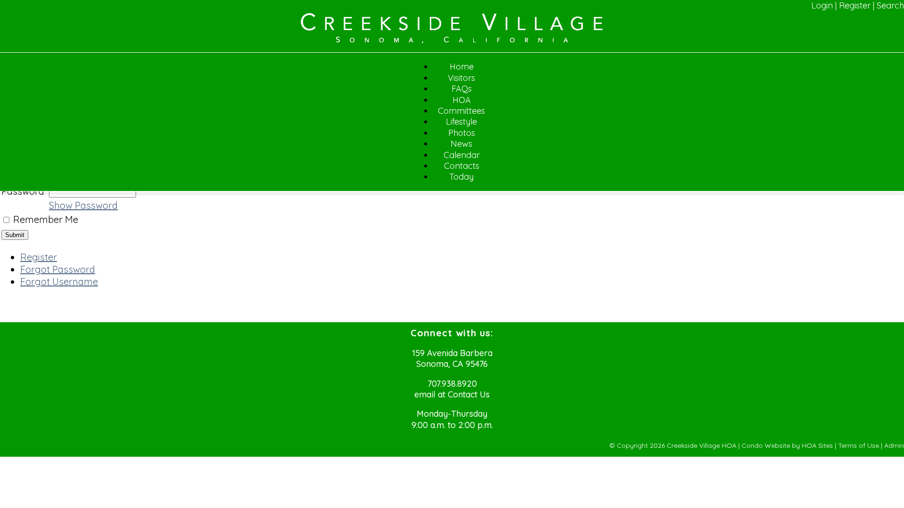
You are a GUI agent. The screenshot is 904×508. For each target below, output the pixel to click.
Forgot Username (59, 281)
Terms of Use (858, 445)
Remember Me (45, 219)
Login (822, 5)
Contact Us (469, 394)
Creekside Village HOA (701, 445)
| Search (888, 5)
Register (855, 5)
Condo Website (766, 445)
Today (461, 176)
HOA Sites (817, 445)
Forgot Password (57, 269)
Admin (894, 445)
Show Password (83, 205)
